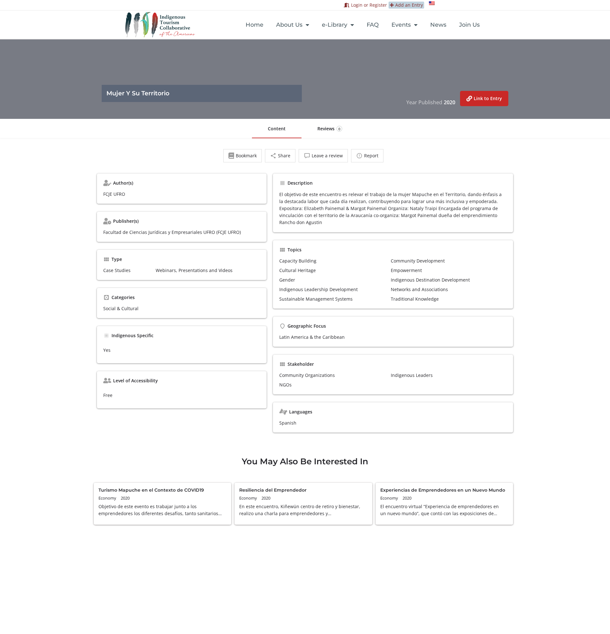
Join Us (469, 24)
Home (254, 24)
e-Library (334, 24)
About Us (289, 24)
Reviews (328, 129)
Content (277, 129)
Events (401, 24)
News (438, 24)
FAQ (373, 24)
